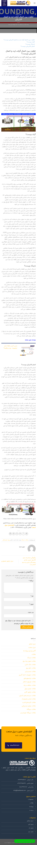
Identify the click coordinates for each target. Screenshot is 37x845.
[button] (24, 841)
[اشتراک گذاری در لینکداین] (10, 533)
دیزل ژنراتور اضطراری (7, 561)
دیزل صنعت (32, 647)
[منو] (34, 3)
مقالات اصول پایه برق (29, 661)
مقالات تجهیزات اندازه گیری (27, 675)
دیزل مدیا (10, 24)
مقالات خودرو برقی (30, 689)
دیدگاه (31, 581)
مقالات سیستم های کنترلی (27, 696)
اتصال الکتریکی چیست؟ (28, 46)
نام (32, 596)
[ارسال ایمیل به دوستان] (16, 533)
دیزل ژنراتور (32, 644)
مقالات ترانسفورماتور (30, 678)
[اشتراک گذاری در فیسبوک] (23, 533)
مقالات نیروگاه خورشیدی (28, 713)
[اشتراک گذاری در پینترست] (13, 533)
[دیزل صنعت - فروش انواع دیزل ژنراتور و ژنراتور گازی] (20, 3)
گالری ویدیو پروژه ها (29, 651)
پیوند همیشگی (6, 540)
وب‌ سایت (30, 612)
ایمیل (31, 604)
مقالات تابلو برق (31, 668)
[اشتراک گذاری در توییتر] (20, 533)
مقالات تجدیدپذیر (30, 672)
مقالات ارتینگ (18, 14)
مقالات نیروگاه (31, 709)
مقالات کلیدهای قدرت (29, 702)
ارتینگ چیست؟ (30, 44)
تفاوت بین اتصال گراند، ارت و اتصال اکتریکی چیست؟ (19, 40)
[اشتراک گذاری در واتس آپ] (26, 533)
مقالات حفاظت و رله (30, 685)
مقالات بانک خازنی (30, 665)
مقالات (34, 654)
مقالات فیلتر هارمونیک (29, 699)
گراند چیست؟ (31, 42)
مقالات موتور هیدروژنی (29, 706)
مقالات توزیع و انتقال (29, 682)
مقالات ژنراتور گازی (30, 692)
